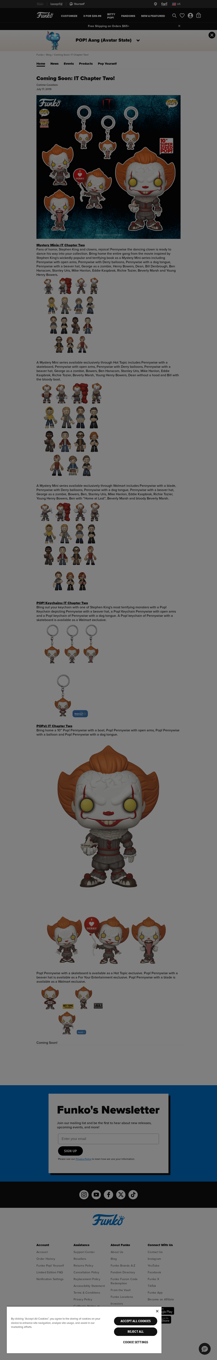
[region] (84, 1329)
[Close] (157, 1311)
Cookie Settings (135, 1342)
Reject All (136, 1332)
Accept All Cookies (136, 1321)
